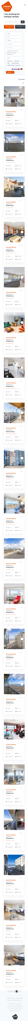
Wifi (9, 63)
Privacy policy (19, 998)
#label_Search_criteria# (9, 25)
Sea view (10, 61)
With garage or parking (14, 65)
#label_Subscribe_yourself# (20, 25)
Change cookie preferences (15, 1000)
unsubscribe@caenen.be (15, 1010)
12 (19, 991)
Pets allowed (15, 63)
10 (14, 991)
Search (9, 72)
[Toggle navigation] (25, 5)
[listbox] (14, 33)
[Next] (22, 96)
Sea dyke (16, 61)
